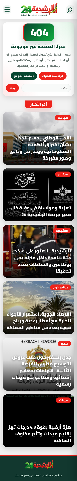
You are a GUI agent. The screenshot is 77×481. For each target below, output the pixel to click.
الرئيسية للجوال (52, 75)
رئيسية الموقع (24, 75)
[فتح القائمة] (7, 9)
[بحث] (70, 9)
